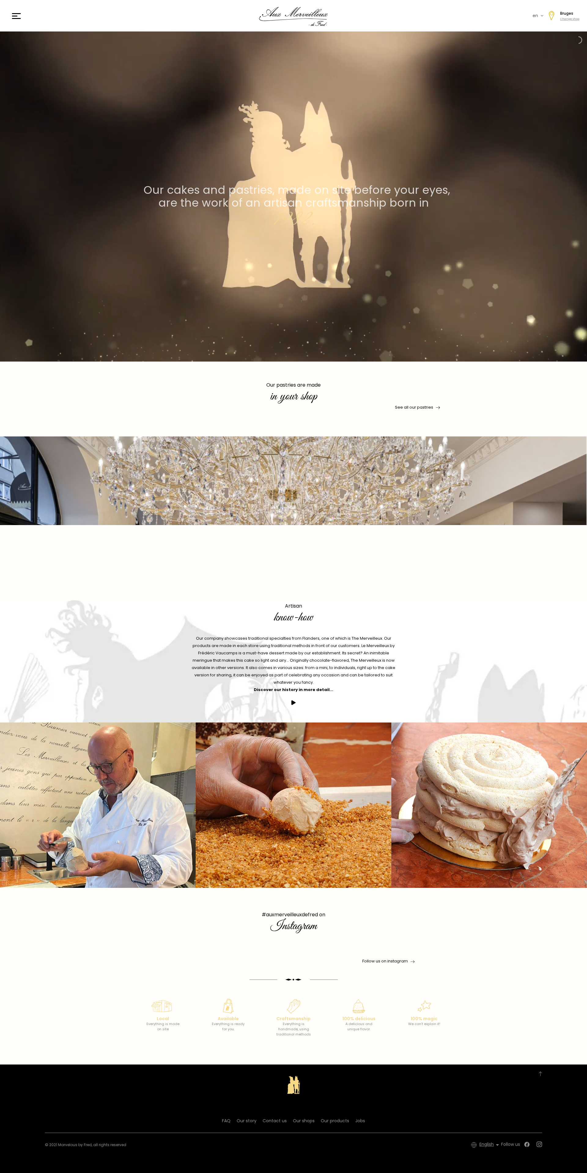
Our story (247, 1121)
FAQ (226, 1121)
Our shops (304, 1121)
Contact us (275, 1121)
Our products (335, 1121)
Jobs (360, 1121)
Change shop (569, 19)
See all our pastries (414, 407)
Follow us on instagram (385, 961)
